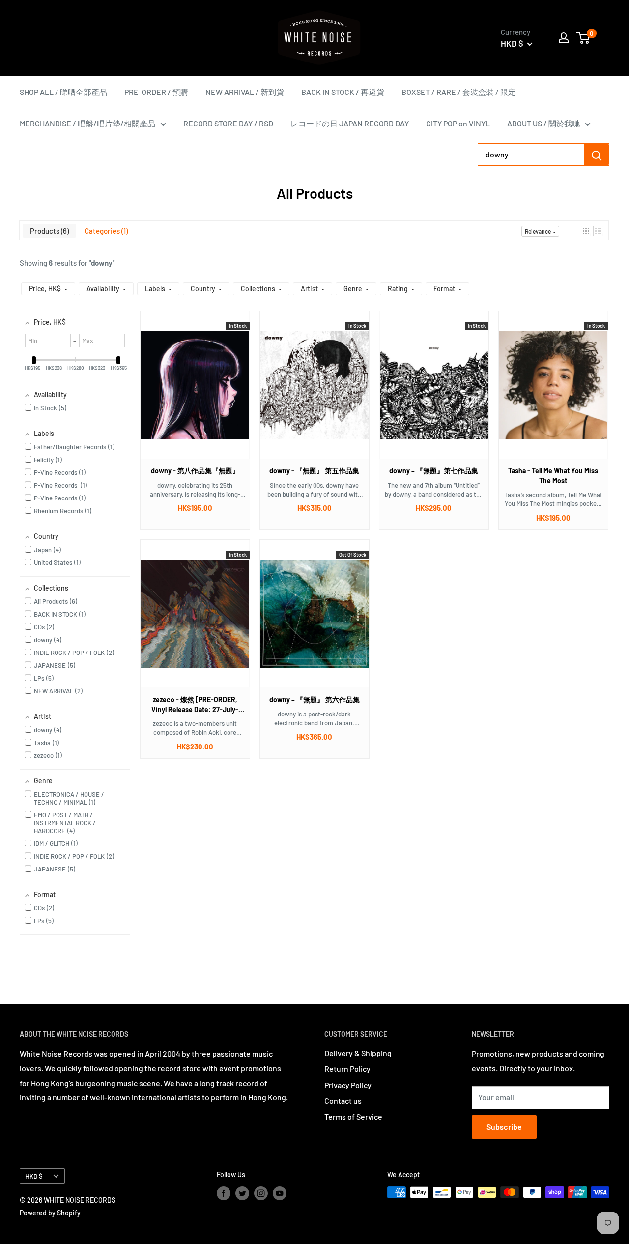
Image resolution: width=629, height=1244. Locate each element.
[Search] (596, 154)
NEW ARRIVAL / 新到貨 (244, 91)
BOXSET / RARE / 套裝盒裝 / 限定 (458, 91)
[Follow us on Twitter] (242, 1193)
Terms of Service (353, 1116)
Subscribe (504, 1126)
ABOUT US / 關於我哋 (543, 123)
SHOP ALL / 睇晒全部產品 (63, 91)
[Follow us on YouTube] (279, 1193)
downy (102, 262)
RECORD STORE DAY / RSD (228, 123)
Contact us (343, 1100)
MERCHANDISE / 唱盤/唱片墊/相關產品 (87, 123)
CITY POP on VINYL (458, 123)
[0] (583, 38)
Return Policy (347, 1068)
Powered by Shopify (50, 1213)
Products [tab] (48, 230)
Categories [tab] (105, 230)
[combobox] (531, 154)
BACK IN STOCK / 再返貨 (342, 91)
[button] (586, 231)
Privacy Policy (348, 1084)
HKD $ (34, 1176)
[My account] (564, 37)
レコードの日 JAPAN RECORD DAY (349, 123)
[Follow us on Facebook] (223, 1193)
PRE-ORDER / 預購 (156, 91)
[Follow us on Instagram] (261, 1193)
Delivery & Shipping (358, 1052)
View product (194, 394)
